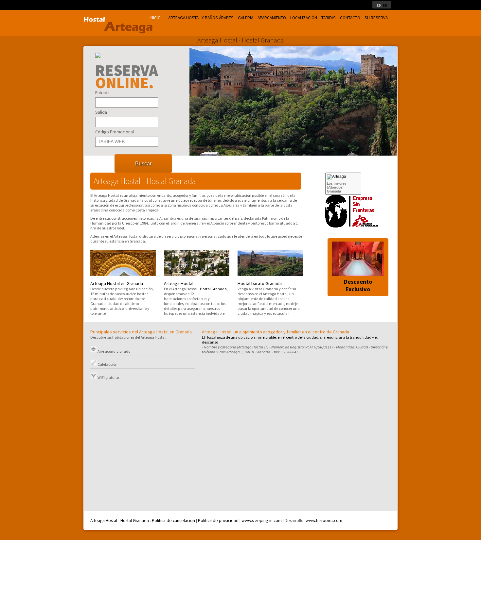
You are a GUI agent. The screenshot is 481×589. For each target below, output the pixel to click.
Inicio (155, 18)
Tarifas (328, 18)
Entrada (102, 92)
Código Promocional (114, 132)
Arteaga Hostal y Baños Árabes (201, 18)
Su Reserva (376, 18)
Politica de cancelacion (173, 520)
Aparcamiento (272, 18)
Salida (101, 112)
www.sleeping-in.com (261, 520)
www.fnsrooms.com (323, 520)
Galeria (245, 18)
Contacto (350, 18)
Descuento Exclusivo (358, 285)
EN (385, 5)
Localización (303, 18)
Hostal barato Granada (260, 283)
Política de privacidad (218, 520)
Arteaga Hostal (178, 283)
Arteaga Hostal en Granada (116, 283)
